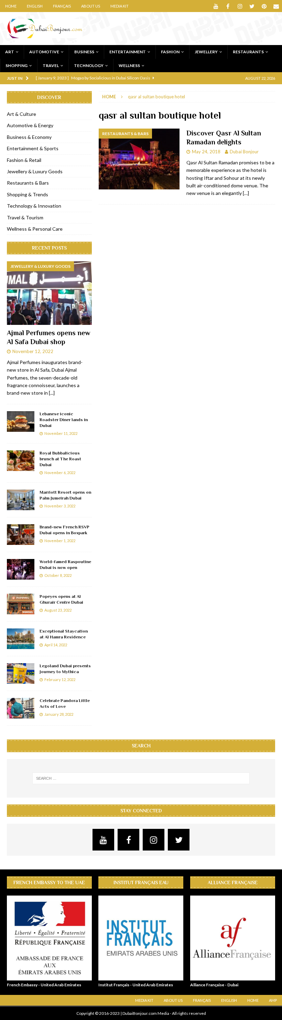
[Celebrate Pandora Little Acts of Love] (20, 708)
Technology (89, 65)
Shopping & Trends (27, 194)
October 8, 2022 (58, 575)
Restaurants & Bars (28, 183)
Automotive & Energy (30, 125)
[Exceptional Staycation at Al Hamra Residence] (20, 638)
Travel (51, 65)
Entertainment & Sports (32, 148)
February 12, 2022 (59, 679)
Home (11, 6)
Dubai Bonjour (244, 151)
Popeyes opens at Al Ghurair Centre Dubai (61, 599)
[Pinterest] (264, 6)
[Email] (276, 6)
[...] (52, 393)
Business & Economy (29, 137)
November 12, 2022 (32, 351)
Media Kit (119, 6)
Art (9, 51)
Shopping (17, 65)
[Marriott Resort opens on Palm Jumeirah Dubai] (20, 500)
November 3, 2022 (59, 506)
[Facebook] (228, 6)
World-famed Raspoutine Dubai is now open (65, 564)
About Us (90, 6)
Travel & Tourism (25, 217)
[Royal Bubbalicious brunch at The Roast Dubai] (20, 460)
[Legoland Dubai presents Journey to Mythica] (20, 673)
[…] (246, 193)
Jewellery (206, 51)
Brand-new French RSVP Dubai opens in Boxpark (64, 529)
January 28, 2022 (58, 714)
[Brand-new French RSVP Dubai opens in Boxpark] (20, 534)
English (35, 6)
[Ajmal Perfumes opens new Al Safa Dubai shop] (49, 293)
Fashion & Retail (24, 160)
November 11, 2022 (60, 433)
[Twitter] (252, 6)
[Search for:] (141, 778)
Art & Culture (21, 114)
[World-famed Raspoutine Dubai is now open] (20, 569)
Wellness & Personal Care (35, 229)
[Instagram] (240, 6)
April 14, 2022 (55, 645)
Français (62, 6)
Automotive (44, 51)
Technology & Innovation (34, 206)
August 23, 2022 (58, 610)
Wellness (129, 65)
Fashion (170, 51)
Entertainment (127, 51)
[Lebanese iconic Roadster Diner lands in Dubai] (20, 421)
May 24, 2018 (206, 151)
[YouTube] (216, 6)
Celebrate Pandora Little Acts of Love (65, 703)
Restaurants (248, 51)
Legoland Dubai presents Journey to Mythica (65, 668)
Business (84, 51)
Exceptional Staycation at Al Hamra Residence (64, 633)
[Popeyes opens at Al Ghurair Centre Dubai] (20, 604)
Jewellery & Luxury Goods (35, 171)
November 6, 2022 (59, 472)
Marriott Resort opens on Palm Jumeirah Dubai (65, 495)
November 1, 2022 (59, 540)
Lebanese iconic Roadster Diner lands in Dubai (64, 419)
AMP (273, 1000)
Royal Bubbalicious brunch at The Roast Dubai (60, 458)
